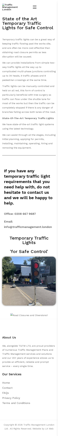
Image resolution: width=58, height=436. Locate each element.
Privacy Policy (11, 397)
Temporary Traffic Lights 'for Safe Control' (29, 244)
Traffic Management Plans (33, 349)
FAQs (5, 392)
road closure (21, 52)
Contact (7, 387)
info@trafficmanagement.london (28, 227)
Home (6, 382)
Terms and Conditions (16, 403)
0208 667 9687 (25, 214)
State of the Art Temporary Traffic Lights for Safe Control (27, 23)
